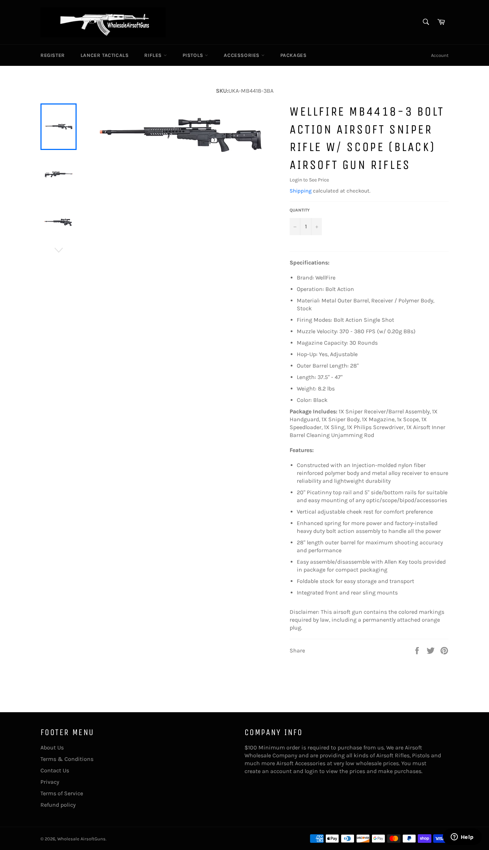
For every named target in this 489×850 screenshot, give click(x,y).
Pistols (194, 55)
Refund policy (58, 804)
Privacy (49, 781)
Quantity (300, 210)
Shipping (300, 191)
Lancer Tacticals (105, 55)
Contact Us (54, 770)
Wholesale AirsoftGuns (81, 838)
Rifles (153, 55)
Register (52, 55)
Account (440, 55)
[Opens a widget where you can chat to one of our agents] (462, 837)
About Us (52, 747)
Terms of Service (61, 793)
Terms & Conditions (66, 759)
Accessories (242, 55)
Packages (293, 55)
